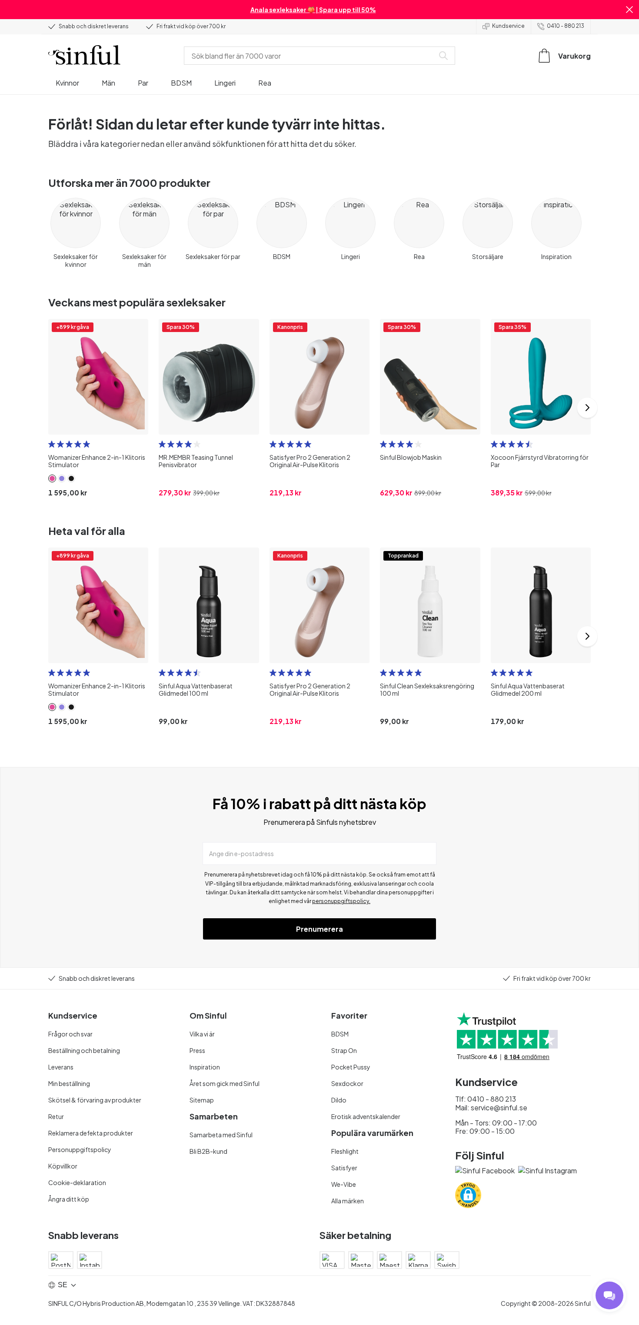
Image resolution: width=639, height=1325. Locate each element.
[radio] (51, 444)
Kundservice (508, 26)
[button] (629, 9)
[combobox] (310, 55)
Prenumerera (319, 928)
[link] (52, 478)
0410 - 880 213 (565, 26)
